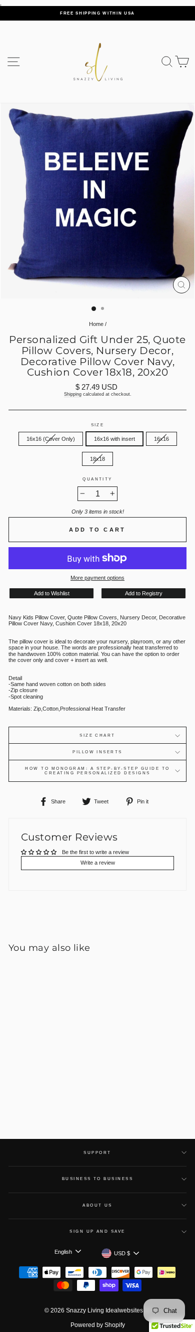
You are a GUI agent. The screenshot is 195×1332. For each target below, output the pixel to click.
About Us (97, 1205)
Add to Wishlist (52, 593)
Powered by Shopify (97, 1324)
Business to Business (98, 1179)
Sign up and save (98, 1231)
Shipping (73, 394)
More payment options (97, 578)
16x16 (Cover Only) (50, 439)
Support (97, 1152)
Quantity (97, 479)
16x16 (161, 439)
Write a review (97, 863)
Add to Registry (143, 593)
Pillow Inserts (97, 752)
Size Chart (98, 735)
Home (96, 324)
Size (97, 425)
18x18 (97, 459)
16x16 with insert (114, 439)
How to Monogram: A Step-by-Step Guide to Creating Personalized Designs (97, 770)
